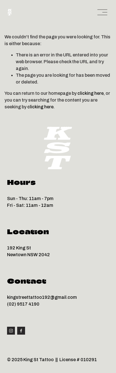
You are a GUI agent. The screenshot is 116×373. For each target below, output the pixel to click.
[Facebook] (21, 331)
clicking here (90, 93)
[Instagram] (11, 331)
